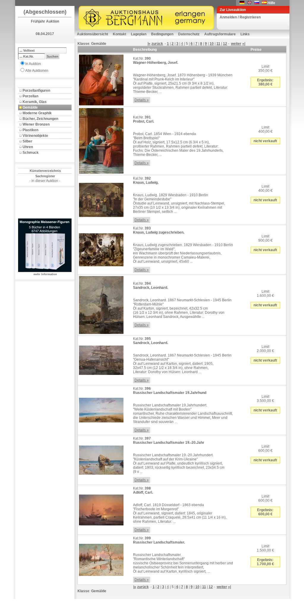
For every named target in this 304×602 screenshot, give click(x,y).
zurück (157, 44)
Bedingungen (162, 34)
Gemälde (30, 107)
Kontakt (119, 34)
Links (245, 34)
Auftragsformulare (220, 34)
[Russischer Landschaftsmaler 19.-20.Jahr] (101, 459)
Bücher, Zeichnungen (40, 119)
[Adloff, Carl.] (101, 509)
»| (243, 44)
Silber (27, 141)
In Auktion (33, 64)
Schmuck (31, 152)
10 (212, 44)
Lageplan (138, 34)
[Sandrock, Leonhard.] (101, 304)
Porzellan (30, 96)
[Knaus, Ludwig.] (101, 199)
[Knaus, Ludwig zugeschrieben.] (101, 249)
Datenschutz (189, 34)
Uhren (28, 147)
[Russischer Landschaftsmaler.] (101, 559)
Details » (141, 100)
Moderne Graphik (37, 113)
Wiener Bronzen (36, 124)
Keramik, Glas (35, 102)
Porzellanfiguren (36, 90)
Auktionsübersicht (92, 34)
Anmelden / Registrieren (240, 17)
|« (149, 44)
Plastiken (30, 130)
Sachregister (45, 176)
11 (218, 44)
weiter (236, 44)
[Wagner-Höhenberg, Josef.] (101, 79)
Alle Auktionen (36, 71)
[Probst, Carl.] (101, 140)
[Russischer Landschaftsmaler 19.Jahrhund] (101, 409)
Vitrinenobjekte (35, 136)
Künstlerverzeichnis (45, 170)
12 (225, 44)
